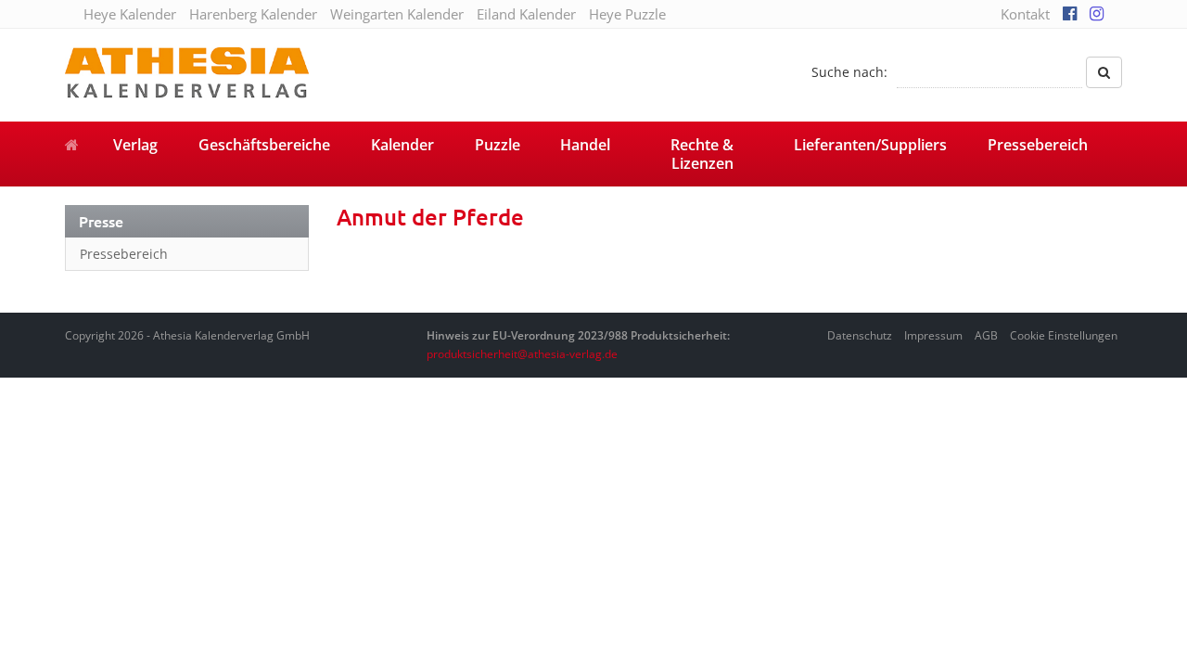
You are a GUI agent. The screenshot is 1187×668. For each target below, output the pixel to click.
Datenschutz (859, 335)
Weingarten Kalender (397, 14)
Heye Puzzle (627, 14)
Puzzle (497, 145)
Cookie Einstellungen (1063, 335)
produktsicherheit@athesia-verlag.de (522, 354)
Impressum (933, 335)
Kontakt (1025, 14)
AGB (986, 335)
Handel (585, 145)
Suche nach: (849, 72)
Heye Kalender (129, 14)
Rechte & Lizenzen (702, 154)
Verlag (135, 145)
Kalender (402, 145)
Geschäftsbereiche (264, 145)
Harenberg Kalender (253, 14)
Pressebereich (1038, 145)
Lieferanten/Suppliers (870, 145)
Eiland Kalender (526, 14)
